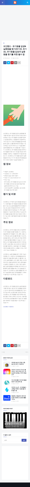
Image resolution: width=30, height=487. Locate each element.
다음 (3, 352)
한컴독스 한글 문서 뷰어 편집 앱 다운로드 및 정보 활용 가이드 (19, 397)
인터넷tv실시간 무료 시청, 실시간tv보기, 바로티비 (18, 363)
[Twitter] (8, 62)
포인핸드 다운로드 (8, 306)
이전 (26, 352)
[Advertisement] (15, 23)
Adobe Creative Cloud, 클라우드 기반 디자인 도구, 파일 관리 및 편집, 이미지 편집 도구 (19, 372)
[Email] (15, 62)
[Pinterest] (12, 62)
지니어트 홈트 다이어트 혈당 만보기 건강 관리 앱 (19, 380)
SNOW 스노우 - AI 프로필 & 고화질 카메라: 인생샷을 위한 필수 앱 (19, 388)
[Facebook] (4, 62)
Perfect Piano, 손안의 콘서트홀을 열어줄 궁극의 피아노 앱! (15, 423)
